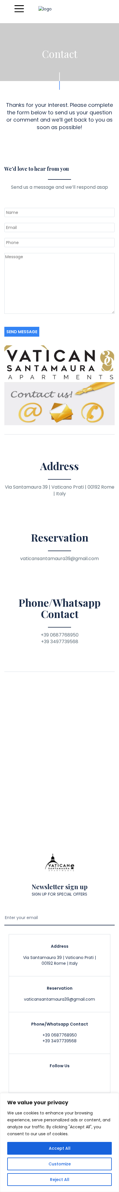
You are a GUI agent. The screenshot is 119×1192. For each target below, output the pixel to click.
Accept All (59, 1148)
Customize (60, 1164)
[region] (59, 1142)
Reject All (59, 1179)
